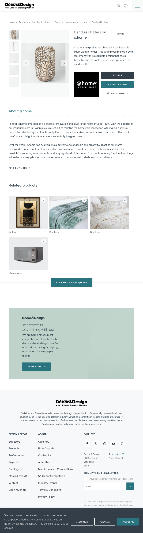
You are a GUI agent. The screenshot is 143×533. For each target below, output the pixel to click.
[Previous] (26, 63)
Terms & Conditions (49, 489)
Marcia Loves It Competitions (55, 469)
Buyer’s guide (46, 448)
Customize (82, 521)
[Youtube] (113, 443)
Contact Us (44, 455)
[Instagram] (104, 443)
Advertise (44, 462)
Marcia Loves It (18, 476)
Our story (43, 441)
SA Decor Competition (51, 476)
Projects (13, 462)
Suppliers (14, 441)
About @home (20, 111)
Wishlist (13, 483)
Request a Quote (117, 84)
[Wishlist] (125, 5)
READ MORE (37, 366)
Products (14, 448)
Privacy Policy (46, 496)
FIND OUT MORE (18, 168)
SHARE (123, 34)
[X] (95, 443)
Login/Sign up (17, 489)
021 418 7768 (117, 454)
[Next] (63, 63)
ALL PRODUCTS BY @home (71, 282)
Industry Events (47, 483)
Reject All (104, 521)
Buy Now (118, 75)
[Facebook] (87, 443)
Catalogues (15, 469)
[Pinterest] (122, 443)
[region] (71, 520)
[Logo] (58, 6)
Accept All (128, 521)
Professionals (17, 455)
